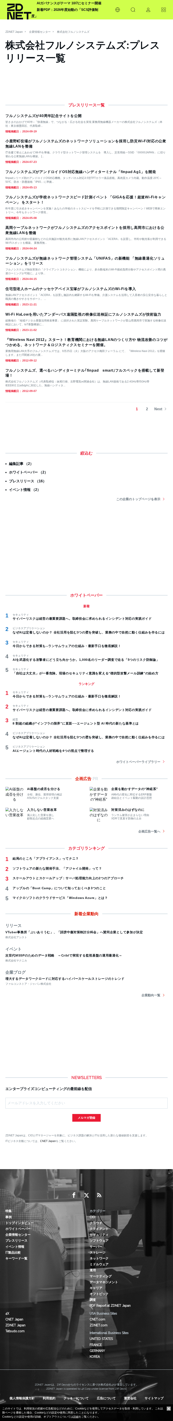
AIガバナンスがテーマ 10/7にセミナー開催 (69, 3)
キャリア (96, 1288)
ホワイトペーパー (18, 1229)
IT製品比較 (13, 1252)
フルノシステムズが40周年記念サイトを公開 (43, 116)
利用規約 (49, 1398)
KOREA (95, 1356)
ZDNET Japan (14, 31)
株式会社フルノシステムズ (73, 31)
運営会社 (130, 1398)
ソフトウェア (99, 1240)
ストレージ (97, 1252)
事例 (8, 1217)
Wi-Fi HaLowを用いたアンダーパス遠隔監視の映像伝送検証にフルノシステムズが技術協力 (83, 314)
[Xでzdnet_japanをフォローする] (86, 1195)
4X (7, 1313)
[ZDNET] (19, 9)
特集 (8, 1211)
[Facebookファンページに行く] (73, 1195)
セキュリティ (99, 1234)
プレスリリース (16, 1240)
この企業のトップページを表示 (138, 499)
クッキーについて (76, 1398)
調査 (93, 1299)
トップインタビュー (19, 1223)
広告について (106, 1398)
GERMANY (97, 1351)
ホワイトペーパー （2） (28, 472)
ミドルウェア (99, 1264)
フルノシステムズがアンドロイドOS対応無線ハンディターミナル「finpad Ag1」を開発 (80, 172)
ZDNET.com (98, 1325)
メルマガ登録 (86, 1117)
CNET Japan (48, 1141)
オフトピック (99, 1294)
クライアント (99, 1229)
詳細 (76, 1416)
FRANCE (96, 1345)
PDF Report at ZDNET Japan (110, 1305)
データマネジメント (104, 1282)
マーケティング (101, 1276)
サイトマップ (154, 1398)
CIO (92, 1217)
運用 (93, 1270)
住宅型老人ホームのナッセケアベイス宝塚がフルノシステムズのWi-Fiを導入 (70, 289)
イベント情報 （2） (25, 490)
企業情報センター (40, 31)
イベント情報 (14, 1246)
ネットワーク (99, 1258)
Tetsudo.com (15, 1331)
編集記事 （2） (21, 464)
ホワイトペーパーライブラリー (138, 762)
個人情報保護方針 (22, 1398)
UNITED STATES (101, 1339)
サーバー (96, 1246)
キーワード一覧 (16, 1258)
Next (158, 409)
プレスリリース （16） (27, 481)
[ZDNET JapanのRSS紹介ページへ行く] (99, 1195)
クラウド (96, 1223)
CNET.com (97, 1319)
